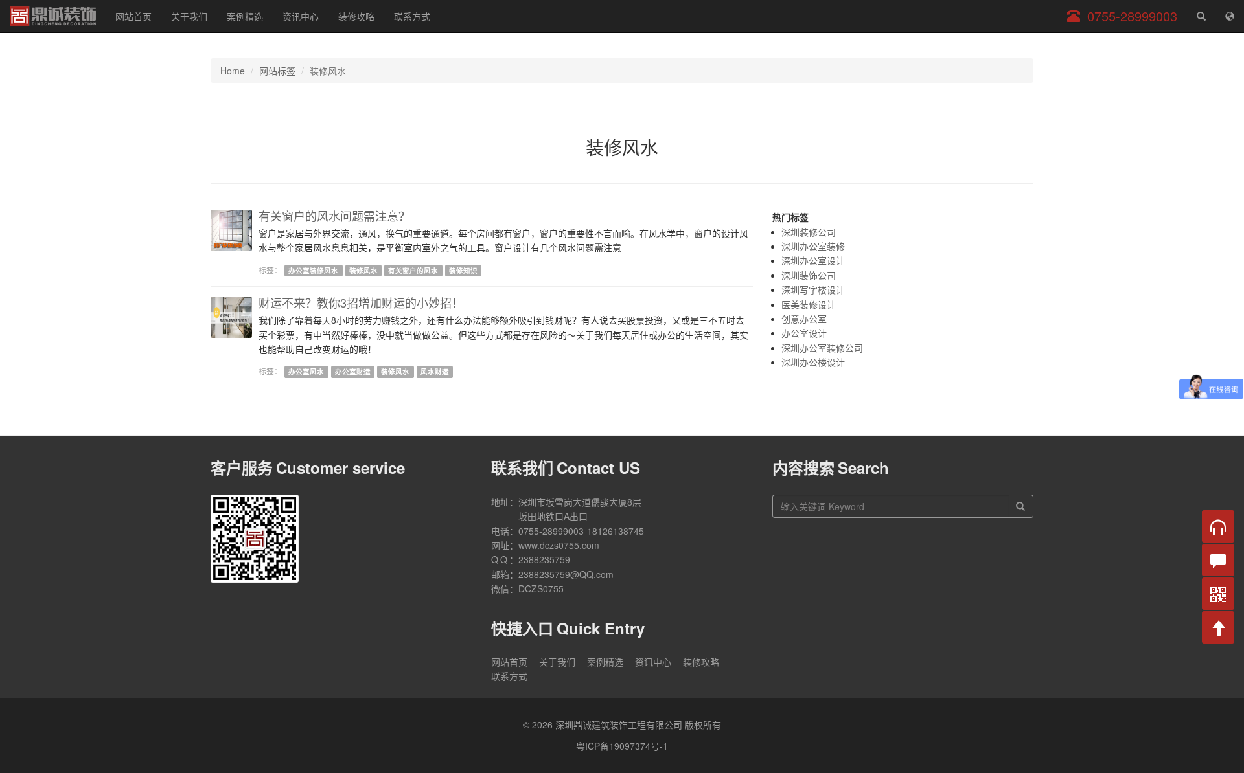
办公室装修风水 (313, 270)
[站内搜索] (1201, 16)
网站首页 (133, 16)
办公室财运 (353, 371)
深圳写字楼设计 (813, 289)
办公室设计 (804, 332)
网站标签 (277, 70)
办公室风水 (306, 371)
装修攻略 (356, 16)
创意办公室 (804, 318)
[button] (1218, 526)
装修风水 (363, 270)
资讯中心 (300, 16)
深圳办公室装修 (813, 246)
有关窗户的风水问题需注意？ (334, 215)
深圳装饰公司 (808, 275)
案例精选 (245, 16)
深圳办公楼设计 (813, 361)
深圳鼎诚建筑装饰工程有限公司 (53, 16)
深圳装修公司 (808, 231)
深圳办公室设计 (813, 260)
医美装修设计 (808, 304)
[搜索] (1020, 506)
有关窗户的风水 (413, 270)
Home (232, 70)
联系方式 (412, 16)
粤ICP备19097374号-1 (622, 745)
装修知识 (463, 270)
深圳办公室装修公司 (822, 347)
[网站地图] (1229, 16)
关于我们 (189, 16)
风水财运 (434, 371)
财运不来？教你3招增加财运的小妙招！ (361, 302)
